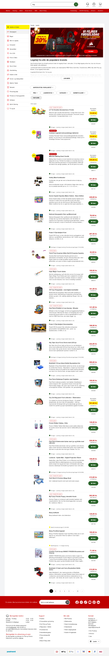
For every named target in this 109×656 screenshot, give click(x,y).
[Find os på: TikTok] (85, 602)
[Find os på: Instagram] (81, 602)
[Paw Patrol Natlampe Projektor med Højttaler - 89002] (39, 383)
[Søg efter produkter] (76, 4)
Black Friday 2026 (45, 640)
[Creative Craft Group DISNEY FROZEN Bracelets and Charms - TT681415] (39, 553)
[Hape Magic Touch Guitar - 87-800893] (39, 273)
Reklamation (68, 621)
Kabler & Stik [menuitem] (13, 74)
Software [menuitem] (12, 100)
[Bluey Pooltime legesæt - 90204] (39, 535)
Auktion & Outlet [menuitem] (14, 27)
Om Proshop (93, 631)
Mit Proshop (68, 618)
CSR (41, 638)
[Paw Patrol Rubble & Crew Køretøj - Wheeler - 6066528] (39, 310)
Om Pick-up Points (45, 624)
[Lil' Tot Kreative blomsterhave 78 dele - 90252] (39, 111)
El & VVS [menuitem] (12, 53)
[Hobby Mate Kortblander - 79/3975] (39, 181)
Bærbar (8, 11)
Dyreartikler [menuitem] (13, 49)
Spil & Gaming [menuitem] (14, 104)
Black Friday (43, 11)
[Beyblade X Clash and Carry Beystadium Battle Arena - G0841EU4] (39, 572)
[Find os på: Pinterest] (94, 602)
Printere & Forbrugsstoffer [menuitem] (17, 96)
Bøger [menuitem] (11, 36)
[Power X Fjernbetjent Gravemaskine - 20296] (39, 328)
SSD (36, 11)
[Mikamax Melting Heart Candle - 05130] (39, 158)
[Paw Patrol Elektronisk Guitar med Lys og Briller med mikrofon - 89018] (39, 443)
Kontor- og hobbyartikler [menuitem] (16, 79)
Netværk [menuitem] (12, 87)
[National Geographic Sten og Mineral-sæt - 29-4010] (39, 218)
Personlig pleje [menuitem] (14, 91)
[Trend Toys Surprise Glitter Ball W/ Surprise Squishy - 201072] (39, 255)
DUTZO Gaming (84, 11)
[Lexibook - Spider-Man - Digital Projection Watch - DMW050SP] (39, 461)
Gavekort (100, 11)
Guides (42, 618)
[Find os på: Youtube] (90, 602)
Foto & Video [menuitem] (13, 57)
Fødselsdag (73, 11)
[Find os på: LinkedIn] (98, 602)
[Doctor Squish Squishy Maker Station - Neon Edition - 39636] (39, 200)
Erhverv (93, 11)
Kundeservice (44, 629)
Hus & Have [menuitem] (13, 66)
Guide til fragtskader (70, 632)
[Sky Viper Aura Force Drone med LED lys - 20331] (39, 346)
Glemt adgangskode (70, 629)
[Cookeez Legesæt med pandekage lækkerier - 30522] (39, 135)
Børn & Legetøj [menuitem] (14, 40)
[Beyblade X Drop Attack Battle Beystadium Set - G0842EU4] (39, 365)
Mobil (21, 11)
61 (78, 591)
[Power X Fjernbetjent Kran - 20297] (39, 236)
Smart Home (28, 11)
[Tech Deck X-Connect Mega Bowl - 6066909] (39, 480)
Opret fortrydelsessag (71, 624)
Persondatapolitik (45, 635)
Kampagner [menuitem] (13, 32)
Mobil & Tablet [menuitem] (14, 83)
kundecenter (12, 627)
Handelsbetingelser (45, 632)
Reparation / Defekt (45, 627)
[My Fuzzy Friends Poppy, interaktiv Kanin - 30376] (39, 498)
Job (91, 636)
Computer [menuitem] (12, 45)
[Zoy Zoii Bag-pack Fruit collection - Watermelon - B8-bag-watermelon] (39, 401)
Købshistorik (68, 627)
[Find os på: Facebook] (77, 602)
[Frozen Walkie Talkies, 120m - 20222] (39, 425)
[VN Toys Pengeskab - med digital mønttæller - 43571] (39, 291)
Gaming (15, 11)
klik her (21, 638)
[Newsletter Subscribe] (67, 602)
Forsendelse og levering (47, 621)
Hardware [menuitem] (12, 62)
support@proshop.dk (14, 629)
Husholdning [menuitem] (13, 70)
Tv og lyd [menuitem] (12, 108)
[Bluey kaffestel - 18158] (39, 516)
